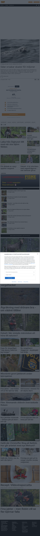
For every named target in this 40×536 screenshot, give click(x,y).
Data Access (20, 281)
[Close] (38, 254)
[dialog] (20, 268)
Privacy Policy (26, 281)
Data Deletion (14, 281)
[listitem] (20, 272)
